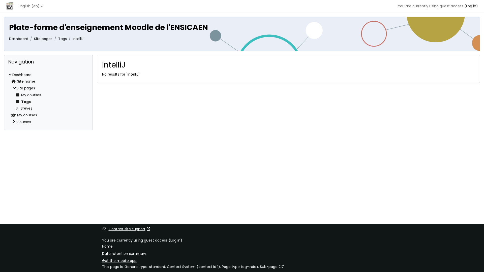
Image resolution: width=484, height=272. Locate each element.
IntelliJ (78, 38)
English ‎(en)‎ (29, 6)
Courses (24, 121)
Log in (471, 6)
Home (107, 246)
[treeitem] (48, 98)
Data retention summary (124, 253)
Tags (62, 38)
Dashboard (18, 38)
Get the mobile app (119, 260)
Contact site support (127, 228)
